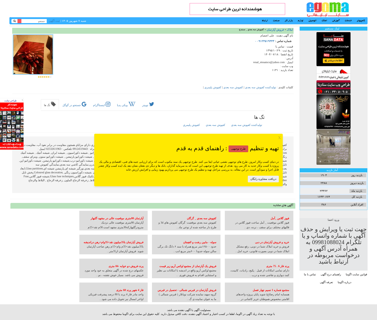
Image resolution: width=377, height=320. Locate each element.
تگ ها (47, 105)
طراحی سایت (10, 101)
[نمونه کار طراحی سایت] (12, 125)
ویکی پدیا (122, 105)
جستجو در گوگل (72, 105)
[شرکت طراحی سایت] (333, 86)
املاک (290, 29)
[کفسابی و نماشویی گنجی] (333, 146)
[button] (247, 125)
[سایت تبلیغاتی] (333, 73)
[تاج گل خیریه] (333, 111)
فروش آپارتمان (275, 29)
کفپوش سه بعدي (233, 87)
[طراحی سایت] (237, 8)
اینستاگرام (99, 105)
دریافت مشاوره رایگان (263, 178)
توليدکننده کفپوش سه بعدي (260, 87)
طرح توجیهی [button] (238, 148)
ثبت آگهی (54, 20)
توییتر (145, 105)
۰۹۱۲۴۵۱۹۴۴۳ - (264, 41)
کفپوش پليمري (212, 87)
